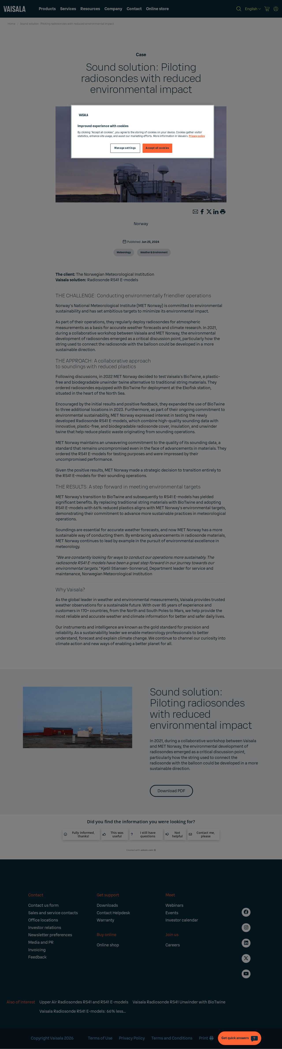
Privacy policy (197, 136)
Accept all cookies (157, 148)
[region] (142, 131)
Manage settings (125, 148)
